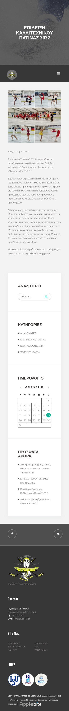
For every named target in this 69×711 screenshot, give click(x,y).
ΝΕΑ (36, 646)
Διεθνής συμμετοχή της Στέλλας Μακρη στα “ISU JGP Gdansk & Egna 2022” (35, 468)
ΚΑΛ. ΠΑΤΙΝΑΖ (40, 643)
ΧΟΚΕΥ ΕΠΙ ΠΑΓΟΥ (30, 352)
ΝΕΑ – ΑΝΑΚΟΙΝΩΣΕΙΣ (31, 345)
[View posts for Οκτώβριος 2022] (20, 387)
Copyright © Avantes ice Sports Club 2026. (27, 696)
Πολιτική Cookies (54, 696)
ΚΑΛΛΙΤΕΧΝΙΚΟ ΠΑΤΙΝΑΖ (33, 339)
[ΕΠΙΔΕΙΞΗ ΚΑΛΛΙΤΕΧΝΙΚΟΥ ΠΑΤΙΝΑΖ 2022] (34, 116)
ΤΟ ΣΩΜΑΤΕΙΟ (14, 643)
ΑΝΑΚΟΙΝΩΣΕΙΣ (28, 333)
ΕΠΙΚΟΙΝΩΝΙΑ (40, 650)
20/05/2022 (12, 152)
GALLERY (12, 650)
